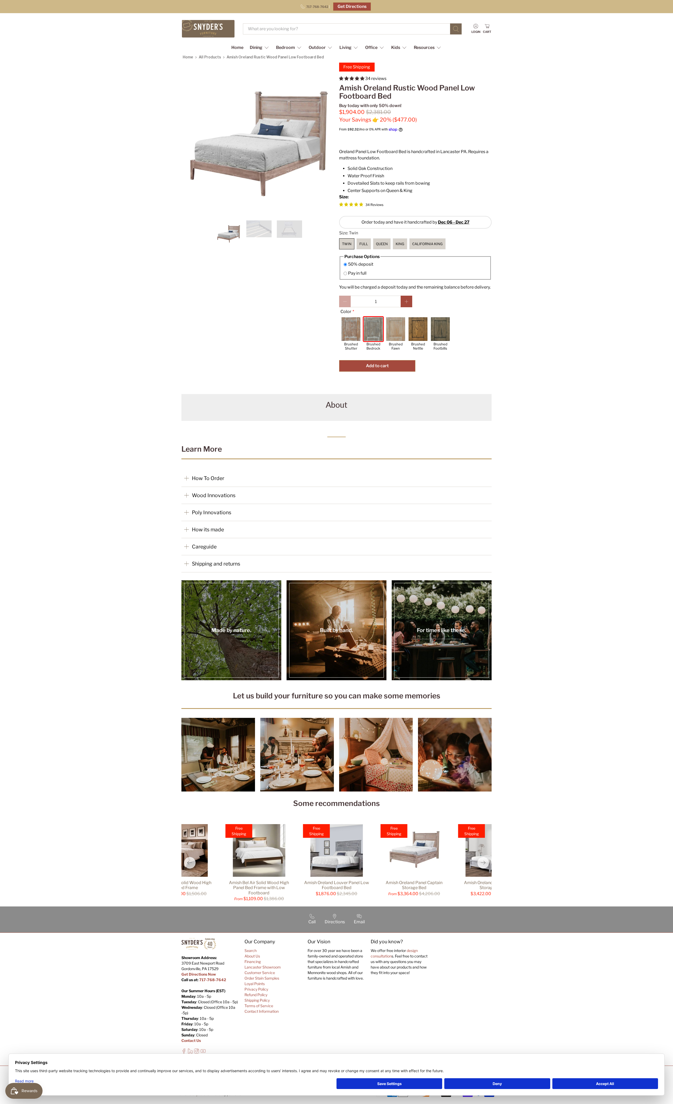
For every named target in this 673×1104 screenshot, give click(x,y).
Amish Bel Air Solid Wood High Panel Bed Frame (181, 885)
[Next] (483, 863)
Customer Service (259, 972)
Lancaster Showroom (262, 967)
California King (427, 244)
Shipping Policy (257, 1000)
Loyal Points (254, 983)
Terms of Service (258, 1006)
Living (345, 47)
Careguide (204, 546)
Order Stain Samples (261, 978)
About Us (252, 956)
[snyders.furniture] (208, 29)
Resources (424, 47)
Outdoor (317, 47)
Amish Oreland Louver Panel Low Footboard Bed (336, 885)
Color (345, 311)
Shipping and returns (216, 564)
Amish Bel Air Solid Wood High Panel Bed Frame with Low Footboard (259, 887)
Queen (382, 244)
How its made (208, 529)
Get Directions (352, 6)
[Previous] (190, 863)
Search (250, 950)
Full (363, 244)
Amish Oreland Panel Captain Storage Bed (414, 885)
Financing (252, 961)
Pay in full (357, 273)
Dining (256, 47)
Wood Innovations (214, 495)
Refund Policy (255, 994)
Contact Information (261, 1011)
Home (237, 47)
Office (371, 47)
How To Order (208, 478)
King (400, 244)
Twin (346, 244)
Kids (395, 47)
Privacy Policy (256, 989)
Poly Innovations (211, 512)
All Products (210, 57)
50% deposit (360, 264)
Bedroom (285, 47)
